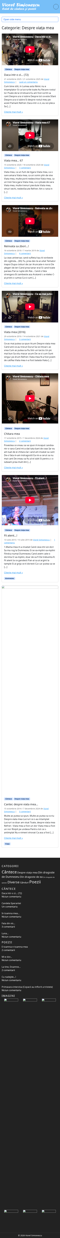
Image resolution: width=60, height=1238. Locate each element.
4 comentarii (25, 253)
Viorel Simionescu (41, 539)
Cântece (8, 69)
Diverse (14, 882)
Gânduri (24, 882)
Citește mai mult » (13, 111)
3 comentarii (25, 339)
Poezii (35, 882)
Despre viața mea (22, 69)
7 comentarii (25, 167)
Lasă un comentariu (28, 82)
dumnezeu (9, 578)
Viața (7, 844)
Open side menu (12, 19)
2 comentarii (25, 441)
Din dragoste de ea (31, 876)
